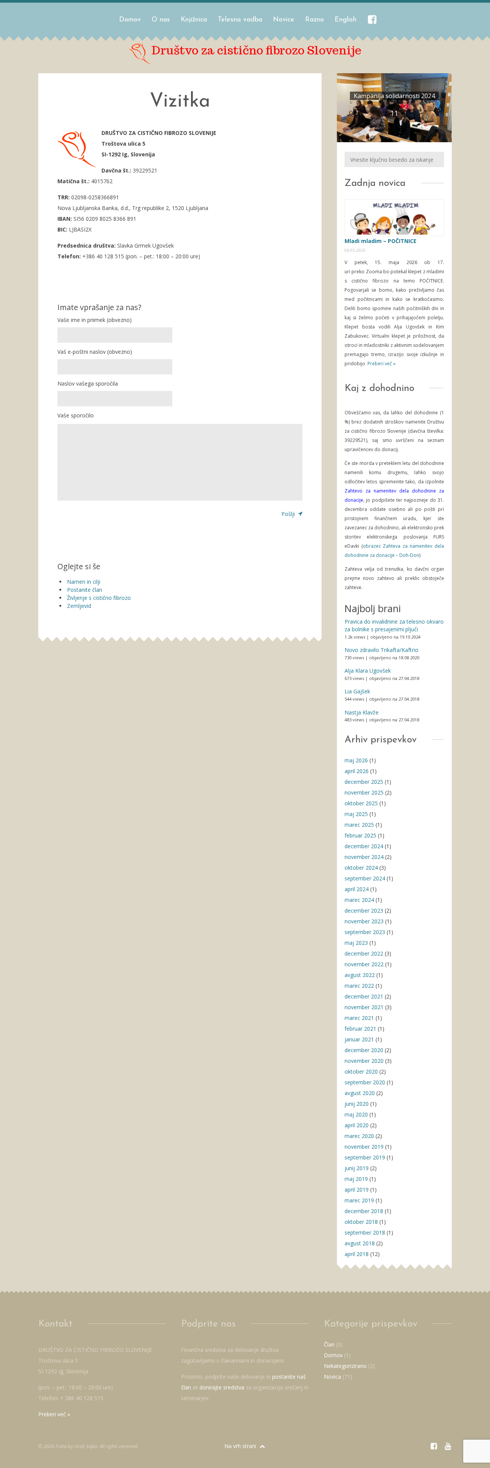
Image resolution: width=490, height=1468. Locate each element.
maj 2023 (356, 942)
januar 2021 (359, 1039)
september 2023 (365, 932)
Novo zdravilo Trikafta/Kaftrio (381, 650)
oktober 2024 (361, 867)
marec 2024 (359, 899)
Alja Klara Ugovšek (368, 670)
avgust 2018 (360, 1243)
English (345, 19)
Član (329, 1344)
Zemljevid (79, 605)
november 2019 (364, 1146)
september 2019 (365, 1157)
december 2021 (364, 996)
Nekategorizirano (345, 1365)
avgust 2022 (360, 975)
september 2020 (365, 1082)
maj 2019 (356, 1178)
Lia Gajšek (357, 691)
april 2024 (357, 889)
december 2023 (364, 910)
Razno (314, 19)
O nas (161, 19)
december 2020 (364, 1050)
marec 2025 (359, 824)
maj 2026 (356, 760)
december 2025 (364, 781)
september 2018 (365, 1232)
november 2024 (364, 856)
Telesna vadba (240, 19)
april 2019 (357, 1189)
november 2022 (364, 964)
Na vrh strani (241, 1446)
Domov (130, 19)
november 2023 (364, 921)
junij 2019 (357, 1168)
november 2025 (364, 792)
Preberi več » (380, 363)
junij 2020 (357, 1103)
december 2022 (364, 953)
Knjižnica (194, 19)
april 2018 (357, 1254)
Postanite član (84, 589)
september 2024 (365, 878)
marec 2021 (359, 1017)
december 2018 (364, 1211)
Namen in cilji (83, 581)
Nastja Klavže (362, 712)
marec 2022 (359, 985)
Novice (283, 19)
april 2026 (357, 771)
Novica (332, 1376)
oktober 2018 (361, 1221)
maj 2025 (356, 814)
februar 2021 (360, 1028)
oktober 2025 (361, 803)
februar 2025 (360, 835)
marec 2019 (359, 1200)
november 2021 (364, 1007)
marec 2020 (359, 1136)
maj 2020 (356, 1114)
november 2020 (364, 1060)
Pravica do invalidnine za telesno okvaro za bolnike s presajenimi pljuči (394, 625)
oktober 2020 (361, 1071)
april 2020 (357, 1125)
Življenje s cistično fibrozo (99, 597)
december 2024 (364, 846)
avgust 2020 (360, 1093)
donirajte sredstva (221, 1387)
